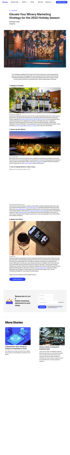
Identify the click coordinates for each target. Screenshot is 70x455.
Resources (48, 2)
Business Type (14, 2)
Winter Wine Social (39, 119)
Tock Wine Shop (41, 268)
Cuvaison (38, 161)
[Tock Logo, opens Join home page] (5, 2)
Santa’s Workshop (20, 209)
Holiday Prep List (17, 279)
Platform (24, 2)
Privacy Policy (55, 307)
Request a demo (61, 2)
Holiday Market (23, 212)
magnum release (32, 125)
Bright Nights (29, 163)
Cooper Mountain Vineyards (37, 211)
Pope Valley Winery (31, 207)
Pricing (32, 2)
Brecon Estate (19, 125)
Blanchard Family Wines (26, 119)
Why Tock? (40, 2)
